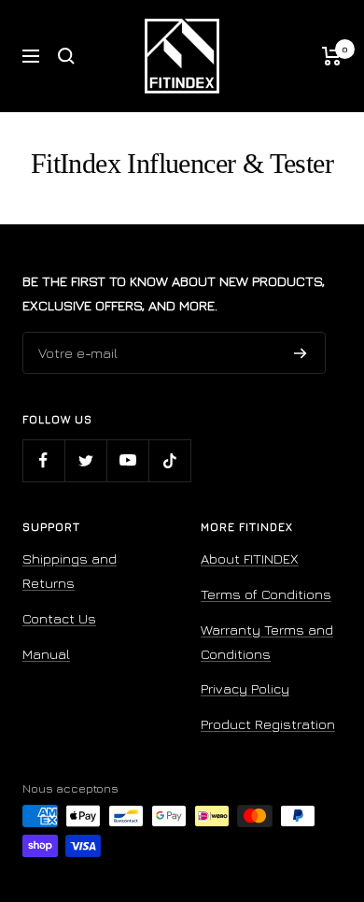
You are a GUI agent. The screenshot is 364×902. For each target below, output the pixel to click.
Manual (46, 654)
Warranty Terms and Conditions (267, 642)
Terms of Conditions (266, 594)
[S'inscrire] (300, 353)
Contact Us (59, 618)
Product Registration (268, 724)
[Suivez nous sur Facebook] (43, 460)
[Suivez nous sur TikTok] (169, 460)
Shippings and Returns (69, 571)
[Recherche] (66, 56)
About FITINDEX (250, 558)
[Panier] (332, 56)
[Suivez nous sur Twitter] (85, 460)
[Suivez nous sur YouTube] (127, 460)
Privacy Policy (245, 688)
